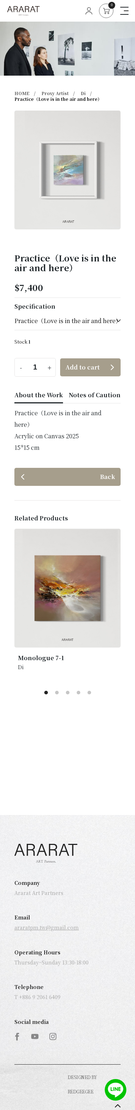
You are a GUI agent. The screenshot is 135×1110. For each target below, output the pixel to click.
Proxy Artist (55, 93)
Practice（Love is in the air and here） (58, 99)
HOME (22, 93)
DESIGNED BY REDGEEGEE (82, 1084)
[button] (46, 692)
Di (83, 93)
